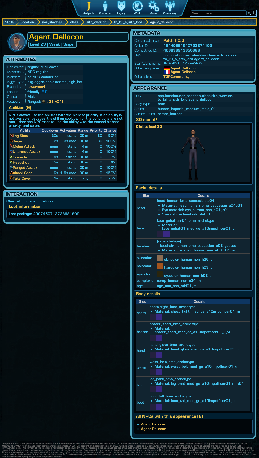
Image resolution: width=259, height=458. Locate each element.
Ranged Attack (25, 167)
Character (105, 13)
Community (169, 13)
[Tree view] (254, 13)
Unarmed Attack (26, 151)
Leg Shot (20, 136)
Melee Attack (24, 146)
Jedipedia (88, 13)
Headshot (21, 162)
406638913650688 (181, 50)
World (137, 13)
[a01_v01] (54, 101)
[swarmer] (36, 86)
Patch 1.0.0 (173, 40)
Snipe (17, 141)
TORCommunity (176, 76)
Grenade (20, 157)
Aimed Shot (22, 173)
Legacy (121, 13)
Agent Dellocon (174, 68)
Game (153, 13)
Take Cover (22, 178)
